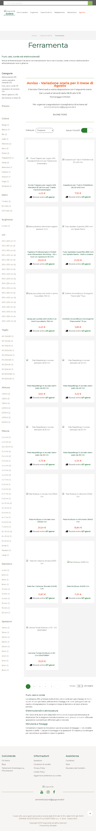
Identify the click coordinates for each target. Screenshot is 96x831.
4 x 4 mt (6, 466)
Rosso (5, 153)
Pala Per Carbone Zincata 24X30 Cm (42, 587)
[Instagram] (48, 792)
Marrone (6, 144)
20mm (6, 637)
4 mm (5, 570)
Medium (6, 550)
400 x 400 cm (9, 321)
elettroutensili (62, 715)
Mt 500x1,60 (8, 379)
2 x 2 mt (6, 437)
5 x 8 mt (6, 499)
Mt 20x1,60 (7, 365)
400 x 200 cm (9, 302)
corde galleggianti (77, 702)
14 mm (6, 598)
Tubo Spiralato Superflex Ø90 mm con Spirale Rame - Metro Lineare (78, 253)
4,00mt (6, 417)
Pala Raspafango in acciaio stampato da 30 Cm (78, 453)
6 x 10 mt (7, 503)
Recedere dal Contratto (75, 768)
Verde (5, 163)
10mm (5, 628)
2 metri (6, 226)
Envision (53, 826)
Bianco (6, 130)
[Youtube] (42, 792)
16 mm (6, 603)
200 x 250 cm (8, 260)
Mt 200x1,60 (8, 350)
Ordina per (30, 130)
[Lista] (90, 130)
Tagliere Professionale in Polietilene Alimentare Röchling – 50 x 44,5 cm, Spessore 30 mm (42, 254)
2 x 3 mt (6, 442)
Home (34, 36)
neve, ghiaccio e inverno (75, 717)
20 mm (6, 613)
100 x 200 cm (9, 241)
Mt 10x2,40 (7, 346)
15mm (5, 632)
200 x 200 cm (9, 255)
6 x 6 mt (6, 513)
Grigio (5, 181)
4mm (5, 656)
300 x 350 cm (8, 293)
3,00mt (6, 413)
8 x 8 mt (6, 541)
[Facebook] (54, 792)
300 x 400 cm (9, 298)
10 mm (6, 589)
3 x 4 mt (6, 456)
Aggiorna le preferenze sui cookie (47, 776)
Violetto (6, 172)
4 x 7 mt (6, 480)
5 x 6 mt (6, 489)
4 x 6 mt (6, 475)
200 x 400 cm (9, 274)
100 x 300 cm (8, 250)
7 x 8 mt (6, 527)
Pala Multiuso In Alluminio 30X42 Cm (78, 520)
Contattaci (70, 761)
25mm (5, 642)
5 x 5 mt (6, 484)
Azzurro (6, 177)
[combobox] (48, 3)
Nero (5, 148)
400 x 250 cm (8, 307)
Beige (5, 125)
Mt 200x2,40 (8, 355)
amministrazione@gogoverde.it (60, 107)
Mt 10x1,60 (7, 341)
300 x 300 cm (9, 288)
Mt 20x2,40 (7, 369)
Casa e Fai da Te (46, 36)
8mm (5, 584)
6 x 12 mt (6, 508)
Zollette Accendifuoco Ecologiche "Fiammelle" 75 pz (78, 320)
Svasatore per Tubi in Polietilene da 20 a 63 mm (78, 186)
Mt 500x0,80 (8, 374)
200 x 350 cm (8, 269)
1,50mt (6, 403)
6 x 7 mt (6, 517)
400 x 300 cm (9, 312)
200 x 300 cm (9, 265)
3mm (5, 651)
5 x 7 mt (6, 494)
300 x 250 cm (8, 283)
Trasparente (8, 158)
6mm (5, 580)
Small (5, 546)
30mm (6, 647)
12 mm (6, 594)
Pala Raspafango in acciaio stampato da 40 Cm (78, 387)
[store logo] (9, 11)
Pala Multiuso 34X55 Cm (78, 586)
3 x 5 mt (6, 461)
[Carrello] (88, 12)
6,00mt (6, 422)
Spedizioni (38, 761)
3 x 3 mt (6, 451)
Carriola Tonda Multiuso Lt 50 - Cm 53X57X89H (42, 654)
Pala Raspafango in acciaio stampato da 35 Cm (42, 453)
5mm (5, 575)
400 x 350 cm (8, 316)
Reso (68, 764)
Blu (4, 134)
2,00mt (6, 408)
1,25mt (5, 399)
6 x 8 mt (6, 522)
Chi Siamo (6, 761)
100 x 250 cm (8, 246)
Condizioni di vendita (42, 764)
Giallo (5, 139)
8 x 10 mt (7, 531)
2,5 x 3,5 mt (7, 447)
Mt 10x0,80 (7, 336)
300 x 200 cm (9, 279)
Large (5, 555)
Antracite (6, 186)
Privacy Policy (39, 768)
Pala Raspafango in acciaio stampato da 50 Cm (42, 387)
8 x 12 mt (6, 536)
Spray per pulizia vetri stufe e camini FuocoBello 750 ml (42, 320)
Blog (4, 764)
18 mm (6, 608)
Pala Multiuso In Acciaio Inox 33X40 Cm (42, 520)
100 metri (7, 211)
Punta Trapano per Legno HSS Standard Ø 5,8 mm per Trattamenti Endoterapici (42, 187)
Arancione (7, 167)
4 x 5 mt (6, 470)
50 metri (6, 206)
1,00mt (6, 394)
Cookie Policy (39, 772)
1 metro (6, 201)
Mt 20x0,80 (8, 360)
